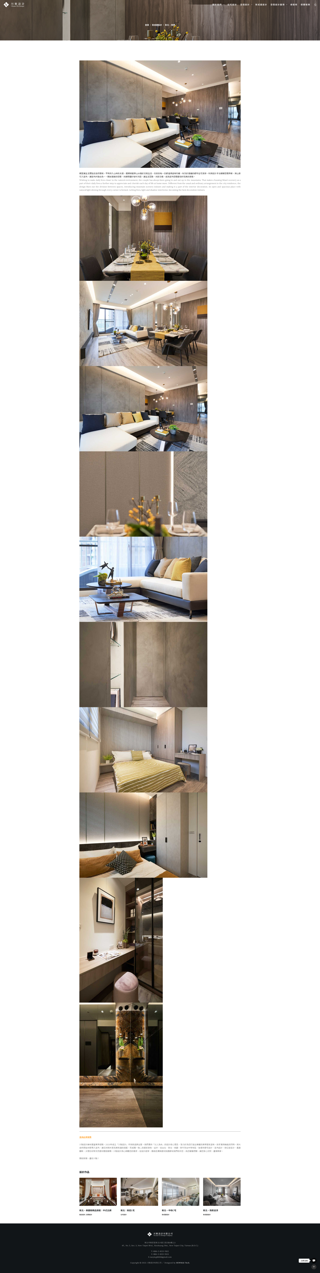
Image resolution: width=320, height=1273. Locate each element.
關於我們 (217, 4)
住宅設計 (232, 4)
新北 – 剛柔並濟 (210, 1210)
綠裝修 (294, 4)
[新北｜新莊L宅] (139, 1192)
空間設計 (245, 4)
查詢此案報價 (85, 1137)
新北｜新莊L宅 (128, 1210)
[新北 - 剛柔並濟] (222, 1192)
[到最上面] (313, 1266)
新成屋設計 (261, 4)
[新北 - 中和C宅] (180, 1192)
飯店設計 (82, 1215)
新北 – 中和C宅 (169, 1210)
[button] (313, 1260)
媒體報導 (305, 4)
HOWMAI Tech (182, 1263)
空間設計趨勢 (277, 4)
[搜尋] (315, 5)
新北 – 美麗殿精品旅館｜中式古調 (95, 1210)
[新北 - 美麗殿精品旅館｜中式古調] (98, 1192)
